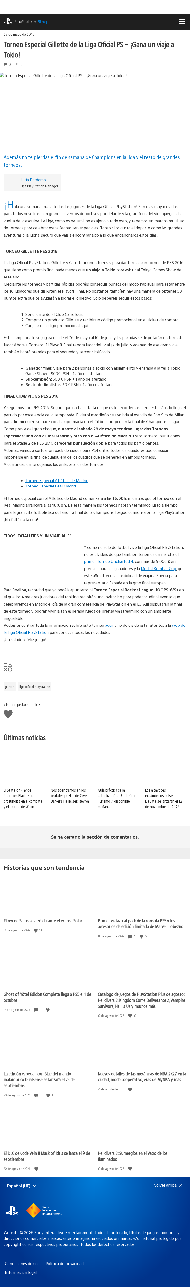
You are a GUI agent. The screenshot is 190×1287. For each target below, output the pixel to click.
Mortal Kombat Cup (158, 568)
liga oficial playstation (34, 687)
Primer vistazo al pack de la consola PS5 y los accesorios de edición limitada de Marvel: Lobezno (140, 923)
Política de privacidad (65, 1263)
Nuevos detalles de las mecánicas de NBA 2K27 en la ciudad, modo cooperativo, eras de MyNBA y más (142, 1076)
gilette (9, 687)
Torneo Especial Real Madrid (50, 485)
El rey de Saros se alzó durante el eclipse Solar (43, 920)
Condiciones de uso (22, 1263)
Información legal (21, 1272)
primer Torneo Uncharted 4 (108, 561)
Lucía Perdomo (33, 179)
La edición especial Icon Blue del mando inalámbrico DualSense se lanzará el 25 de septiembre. (39, 1079)
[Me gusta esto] (36, 930)
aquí (109, 625)
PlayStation (30, 21)
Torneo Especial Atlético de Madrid (56, 480)
